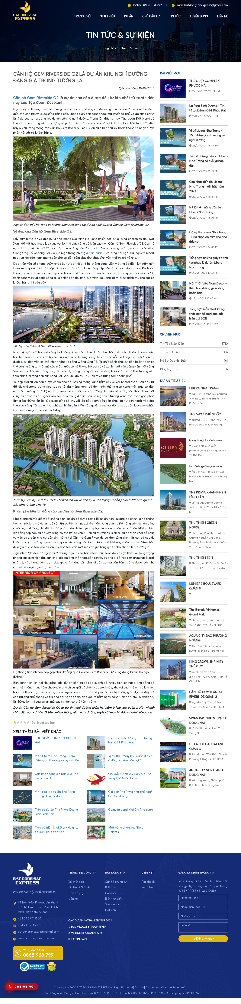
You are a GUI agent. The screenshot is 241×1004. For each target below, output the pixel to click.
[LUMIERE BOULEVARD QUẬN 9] (173, 592)
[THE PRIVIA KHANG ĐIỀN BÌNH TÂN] (173, 500)
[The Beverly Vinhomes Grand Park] (173, 618)
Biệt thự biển (113, 898)
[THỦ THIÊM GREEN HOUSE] (173, 531)
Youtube (147, 887)
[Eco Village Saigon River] (173, 474)
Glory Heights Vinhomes (205, 440)
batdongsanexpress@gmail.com (206, 5)
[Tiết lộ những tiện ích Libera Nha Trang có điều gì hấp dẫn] (173, 163)
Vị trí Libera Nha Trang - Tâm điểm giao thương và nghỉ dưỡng (207, 135)
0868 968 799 (152, 5)
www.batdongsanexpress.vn (36, 938)
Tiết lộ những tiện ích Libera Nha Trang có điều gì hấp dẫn (208, 161)
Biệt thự (110, 887)
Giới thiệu (107, 16)
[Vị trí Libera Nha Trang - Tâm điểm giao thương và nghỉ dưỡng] (173, 137)
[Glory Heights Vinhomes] (173, 448)
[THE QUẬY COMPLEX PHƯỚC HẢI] (173, 88)
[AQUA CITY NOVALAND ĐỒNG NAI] (173, 778)
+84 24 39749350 (29, 918)
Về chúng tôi (76, 882)
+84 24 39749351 (29, 925)
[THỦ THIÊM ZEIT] (173, 566)
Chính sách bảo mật (174, 987)
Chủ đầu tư (151, 16)
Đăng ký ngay (204, 938)
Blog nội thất (194, 369)
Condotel (111, 893)
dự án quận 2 (95, 253)
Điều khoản (152, 987)
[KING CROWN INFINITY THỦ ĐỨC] (173, 669)
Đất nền (110, 910)
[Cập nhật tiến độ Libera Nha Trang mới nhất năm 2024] (173, 189)
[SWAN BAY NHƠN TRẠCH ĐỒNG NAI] (173, 726)
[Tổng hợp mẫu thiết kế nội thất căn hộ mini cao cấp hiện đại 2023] (173, 316)
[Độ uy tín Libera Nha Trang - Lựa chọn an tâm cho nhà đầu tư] (173, 239)
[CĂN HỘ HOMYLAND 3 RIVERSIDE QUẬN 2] (173, 700)
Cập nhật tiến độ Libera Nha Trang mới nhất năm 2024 (206, 186)
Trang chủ (82, 16)
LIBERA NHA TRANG (204, 388)
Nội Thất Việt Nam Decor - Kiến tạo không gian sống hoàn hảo (208, 288)
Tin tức (175, 16)
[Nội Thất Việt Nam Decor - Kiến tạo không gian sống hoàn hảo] (173, 290)
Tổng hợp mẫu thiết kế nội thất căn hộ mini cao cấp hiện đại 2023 (207, 314)
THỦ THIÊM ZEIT (201, 557)
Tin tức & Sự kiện (128, 48)
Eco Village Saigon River (205, 466)
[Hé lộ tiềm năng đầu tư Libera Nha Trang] (173, 214)
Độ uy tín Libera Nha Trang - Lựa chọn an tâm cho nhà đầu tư (208, 237)
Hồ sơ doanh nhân (194, 360)
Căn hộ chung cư (116, 882)
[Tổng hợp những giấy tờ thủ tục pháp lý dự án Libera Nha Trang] (173, 265)
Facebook (148, 882)
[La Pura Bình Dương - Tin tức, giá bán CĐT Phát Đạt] (173, 113)
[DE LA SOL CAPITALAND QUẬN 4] (173, 752)
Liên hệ (222, 16)
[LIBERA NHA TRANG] (173, 396)
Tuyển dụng (199, 16)
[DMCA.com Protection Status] (51, 966)
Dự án (128, 16)
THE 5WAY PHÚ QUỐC (205, 414)
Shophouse (112, 904)
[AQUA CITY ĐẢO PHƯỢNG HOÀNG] (173, 644)
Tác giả (139, 987)
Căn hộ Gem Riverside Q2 (36, 98)
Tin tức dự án (194, 352)
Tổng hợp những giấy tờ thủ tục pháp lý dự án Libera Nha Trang (208, 262)
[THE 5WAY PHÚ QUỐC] (173, 422)
